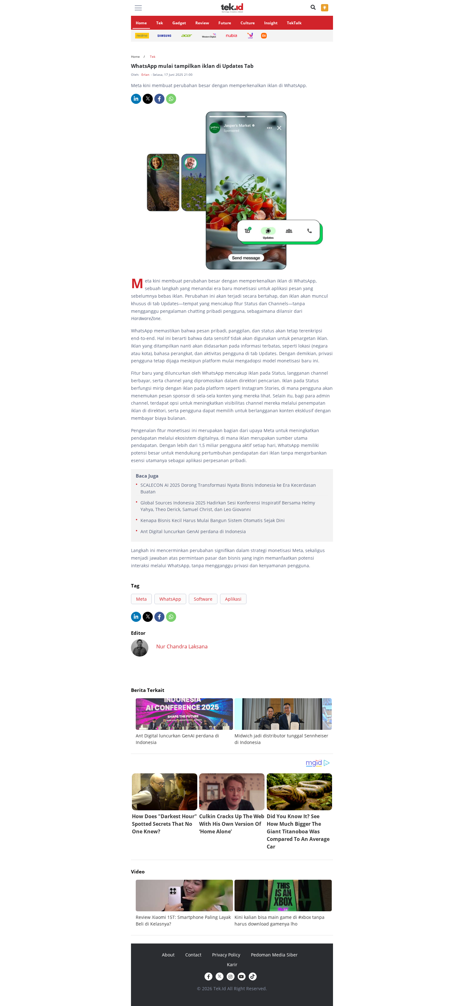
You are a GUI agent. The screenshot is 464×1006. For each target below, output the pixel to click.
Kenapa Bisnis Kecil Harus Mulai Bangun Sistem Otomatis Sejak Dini (212, 520)
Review (202, 23)
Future (224, 23)
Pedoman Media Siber (274, 955)
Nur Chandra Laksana (182, 646)
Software (203, 599)
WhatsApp (170, 599)
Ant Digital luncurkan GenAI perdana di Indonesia (193, 531)
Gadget (179, 23)
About (168, 955)
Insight (270, 23)
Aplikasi (233, 599)
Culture (248, 23)
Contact (193, 955)
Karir (232, 964)
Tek (159, 23)
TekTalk (294, 23)
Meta (141, 599)
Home (141, 23)
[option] (185, 722)
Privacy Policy (226, 955)
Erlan (145, 74)
